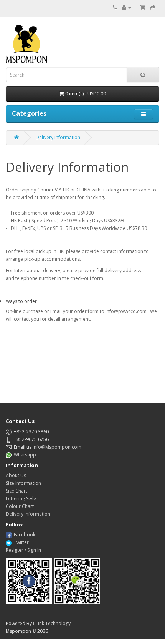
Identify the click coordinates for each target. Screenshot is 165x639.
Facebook (24, 534)
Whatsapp (25, 454)
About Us (16, 475)
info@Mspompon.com (57, 447)
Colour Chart (20, 506)
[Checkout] (152, 7)
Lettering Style (21, 498)
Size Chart (16, 491)
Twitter (21, 542)
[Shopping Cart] (142, 7)
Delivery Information (58, 137)
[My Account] (126, 7)
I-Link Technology (52, 623)
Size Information (23, 483)
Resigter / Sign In (23, 550)
